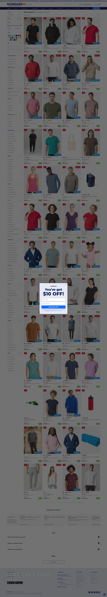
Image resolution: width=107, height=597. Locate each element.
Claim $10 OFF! (53, 307)
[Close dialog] (66, 285)
